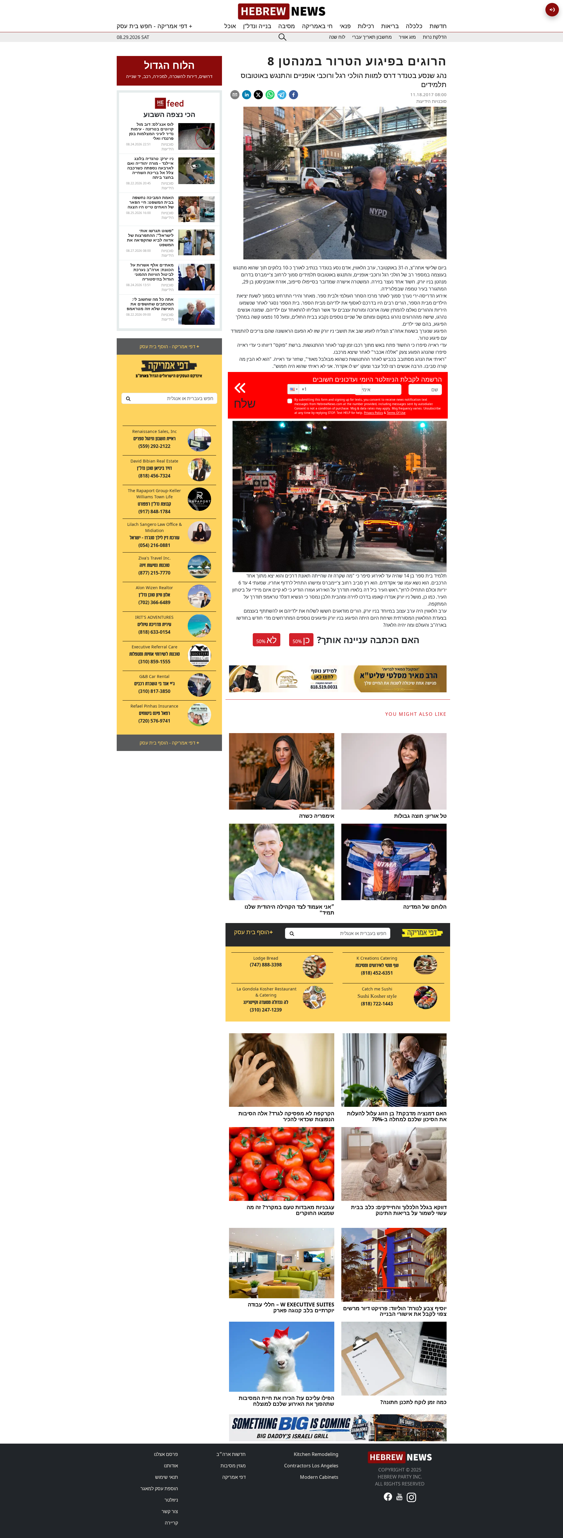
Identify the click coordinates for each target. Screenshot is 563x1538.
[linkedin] (246, 94)
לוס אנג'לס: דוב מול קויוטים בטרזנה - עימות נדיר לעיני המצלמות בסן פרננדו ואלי (151, 131)
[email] (235, 94)
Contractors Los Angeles (311, 1465)
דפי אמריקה (234, 1477)
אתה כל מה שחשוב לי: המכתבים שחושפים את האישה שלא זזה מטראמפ (150, 303)
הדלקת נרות (435, 37)
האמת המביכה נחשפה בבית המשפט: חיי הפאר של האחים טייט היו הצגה (151, 202)
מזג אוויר (407, 37)
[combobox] (169, 398)
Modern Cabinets (319, 1477)
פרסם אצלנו (166, 1454)
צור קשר (170, 1511)
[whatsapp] (270, 94)
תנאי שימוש (166, 1477)
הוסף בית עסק (253, 932)
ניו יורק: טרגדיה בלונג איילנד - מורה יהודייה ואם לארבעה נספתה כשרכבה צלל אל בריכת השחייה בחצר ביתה (150, 168)
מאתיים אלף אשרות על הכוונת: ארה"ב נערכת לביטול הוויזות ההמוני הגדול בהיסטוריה (152, 272)
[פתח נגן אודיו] (552, 9)
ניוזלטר (171, 1500)
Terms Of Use (396, 413)
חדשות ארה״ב (231, 1454)
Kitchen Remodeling (316, 1454)
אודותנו (171, 1465)
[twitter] (258, 94)
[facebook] (293, 94)
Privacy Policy (373, 413)
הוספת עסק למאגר (159, 1488)
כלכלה (414, 26)
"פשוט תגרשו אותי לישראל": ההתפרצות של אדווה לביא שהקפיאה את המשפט (150, 237)
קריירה (171, 1523)
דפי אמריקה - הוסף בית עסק (169, 346)
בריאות (390, 26)
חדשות (438, 26)
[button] (293, 389)
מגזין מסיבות (233, 1465)
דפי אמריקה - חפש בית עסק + (154, 26)
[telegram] (281, 94)
